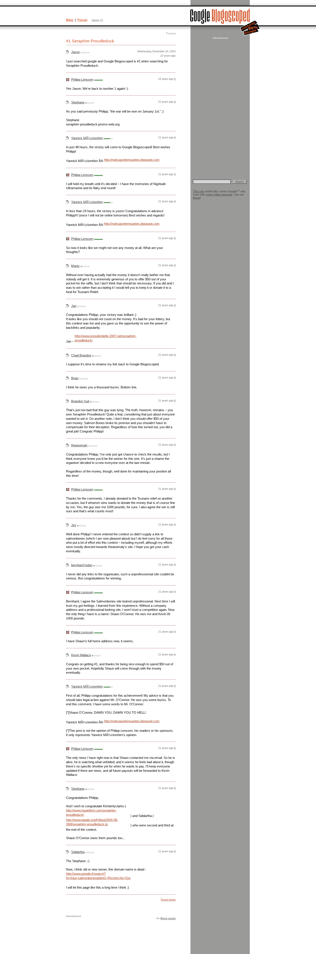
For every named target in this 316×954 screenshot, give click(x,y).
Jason (75, 52)
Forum (82, 20)
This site (198, 191)
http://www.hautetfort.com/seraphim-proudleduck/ (91, 813)
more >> (97, 20)
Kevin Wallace (81, 655)
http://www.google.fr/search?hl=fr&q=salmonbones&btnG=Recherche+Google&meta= (98, 876)
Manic (75, 266)
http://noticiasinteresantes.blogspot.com (132, 160)
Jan (73, 306)
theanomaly (79, 445)
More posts (168, 918)
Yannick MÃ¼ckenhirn (87, 138)
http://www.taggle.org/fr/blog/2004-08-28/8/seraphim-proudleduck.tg (92, 822)
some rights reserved (219, 194)
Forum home (168, 899)
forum (196, 197)
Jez (73, 525)
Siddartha (77, 852)
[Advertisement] (220, 104)
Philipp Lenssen (82, 79)
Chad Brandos (81, 355)
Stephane (77, 102)
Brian (74, 378)
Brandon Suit (80, 401)
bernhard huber (81, 565)
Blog (69, 20)
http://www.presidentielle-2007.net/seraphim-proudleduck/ (106, 338)
